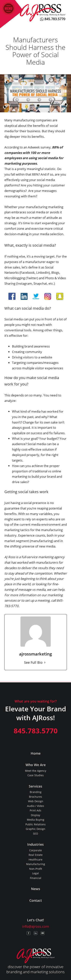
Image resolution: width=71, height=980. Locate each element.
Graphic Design (35, 829)
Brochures (35, 796)
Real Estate (36, 855)
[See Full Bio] (45, 662)
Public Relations (35, 824)
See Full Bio (33, 662)
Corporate (35, 850)
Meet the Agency (35, 770)
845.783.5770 (54, 19)
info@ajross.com (35, 926)
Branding (35, 792)
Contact (35, 900)
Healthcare (35, 859)
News (35, 888)
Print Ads (35, 810)
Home (36, 753)
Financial (35, 878)
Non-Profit (35, 869)
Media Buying (35, 819)
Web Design (35, 801)
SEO (35, 833)
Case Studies (35, 775)
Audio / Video (35, 806)
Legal (35, 873)
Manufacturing (35, 864)
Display (35, 815)
